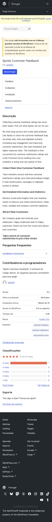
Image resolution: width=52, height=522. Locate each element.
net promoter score (41, 335)
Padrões (31, 433)
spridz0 (9, 65)
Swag (31, 454)
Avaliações (10, 88)
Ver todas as (43, 385)
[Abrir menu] (48, 4)
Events (30, 445)
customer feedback (41, 325)
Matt (6, 467)
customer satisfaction (40, 330)
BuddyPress (9, 476)
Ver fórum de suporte (12, 404)
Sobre (5, 419)
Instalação (10, 94)
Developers (8, 450)
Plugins (30, 428)
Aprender (7, 441)
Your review (8, 385)
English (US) (44, 319)
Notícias (6, 424)
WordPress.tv (10, 454)
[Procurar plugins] (29, 28)
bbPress (8, 471)
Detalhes (9, 81)
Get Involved (33, 441)
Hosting (6, 428)
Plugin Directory (9, 11)
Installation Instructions (13, 253)
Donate (32, 450)
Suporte (8, 107)
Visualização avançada (13, 342)
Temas (30, 424)
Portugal (12, 487)
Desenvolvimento (13, 101)
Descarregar (9, 72)
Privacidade (8, 433)
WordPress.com (11, 463)
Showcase (32, 419)
